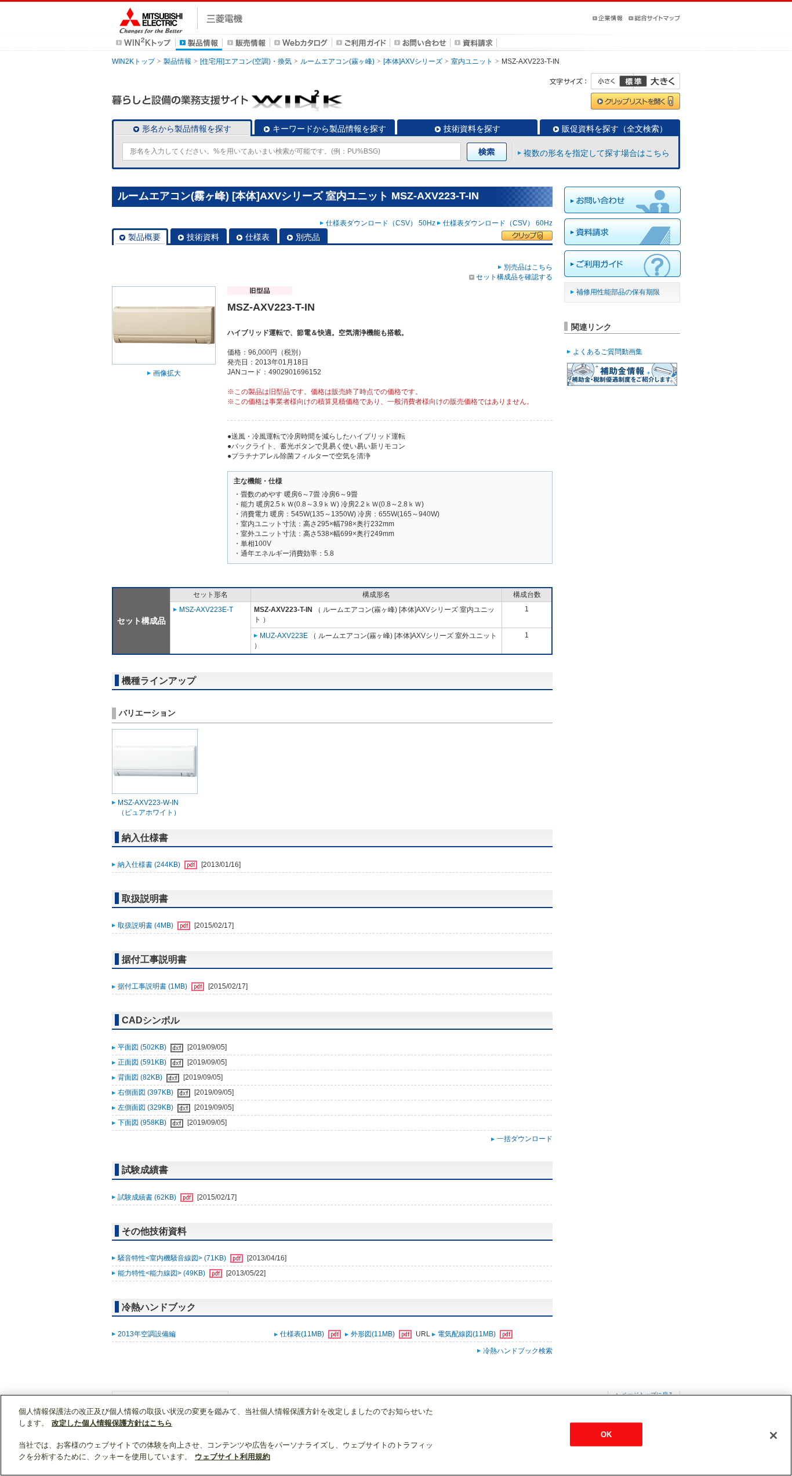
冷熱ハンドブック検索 (518, 1351)
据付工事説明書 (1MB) (153, 986)
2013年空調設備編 (147, 1334)
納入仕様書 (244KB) (150, 865)
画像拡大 (167, 373)
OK (606, 1434)
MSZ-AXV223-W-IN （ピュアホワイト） (149, 808)
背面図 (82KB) (141, 1077)
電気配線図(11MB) (467, 1334)
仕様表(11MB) (303, 1334)
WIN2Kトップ (133, 61)
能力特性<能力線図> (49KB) (162, 1273)
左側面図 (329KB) (146, 1107)
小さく (612, 81)
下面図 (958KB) (143, 1122)
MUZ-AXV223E (284, 636)
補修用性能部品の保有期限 (618, 292)
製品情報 (177, 61)
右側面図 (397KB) (146, 1092)
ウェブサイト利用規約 (232, 1456)
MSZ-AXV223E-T (206, 610)
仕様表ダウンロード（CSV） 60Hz (498, 223)
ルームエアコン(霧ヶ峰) (337, 61)
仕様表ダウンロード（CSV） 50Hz (380, 223)
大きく (657, 81)
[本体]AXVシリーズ (412, 61)
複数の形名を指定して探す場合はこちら (597, 153)
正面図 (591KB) (143, 1062)
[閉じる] (773, 1435)
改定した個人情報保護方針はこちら (112, 1423)
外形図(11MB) (374, 1334)
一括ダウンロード (525, 1139)
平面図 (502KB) (143, 1047)
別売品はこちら (528, 267)
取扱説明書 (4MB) (146, 925)
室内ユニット (472, 61)
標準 (633, 81)
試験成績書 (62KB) (148, 1197)
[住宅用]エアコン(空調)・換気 (246, 61)
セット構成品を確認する (514, 277)
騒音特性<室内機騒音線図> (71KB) (173, 1258)
